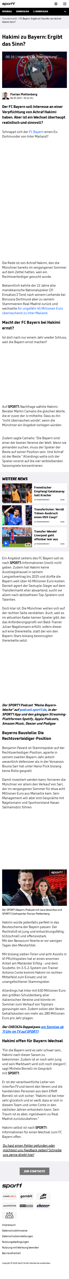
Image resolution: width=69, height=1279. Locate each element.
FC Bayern (36, 132)
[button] (34, 69)
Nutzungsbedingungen (15, 1242)
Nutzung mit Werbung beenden (20, 1247)
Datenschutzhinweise (14, 1230)
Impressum (9, 1225)
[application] (34, 70)
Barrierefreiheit (11, 1253)
